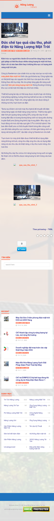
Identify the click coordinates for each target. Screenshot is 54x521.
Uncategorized (9, 447)
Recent (5, 312)
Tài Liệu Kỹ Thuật (35, 426)
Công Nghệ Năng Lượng (35, 413)
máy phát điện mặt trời (11, 76)
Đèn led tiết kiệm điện (12, 434)
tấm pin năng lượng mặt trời (20, 85)
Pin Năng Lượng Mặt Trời (13, 413)
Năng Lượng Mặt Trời (8, 51)
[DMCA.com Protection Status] (36, 509)
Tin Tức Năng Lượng (23, 51)
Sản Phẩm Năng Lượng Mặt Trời (12, 427)
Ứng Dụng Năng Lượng (38, 420)
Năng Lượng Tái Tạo (22, 338)
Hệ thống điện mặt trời (37, 434)
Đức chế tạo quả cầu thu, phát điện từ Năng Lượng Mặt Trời (26, 44)
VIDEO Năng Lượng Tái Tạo (37, 440)
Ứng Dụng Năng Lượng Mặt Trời (38, 406)
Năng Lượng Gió (10, 420)
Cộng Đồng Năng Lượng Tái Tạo (34, 505)
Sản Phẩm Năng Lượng (12, 439)
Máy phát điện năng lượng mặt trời (36, 448)
